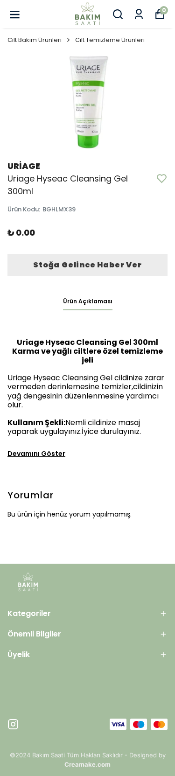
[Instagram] (13, 724)
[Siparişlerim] (139, 14)
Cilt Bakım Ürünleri (34, 39)
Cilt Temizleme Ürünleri (110, 39)
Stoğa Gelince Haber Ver (87, 264)
